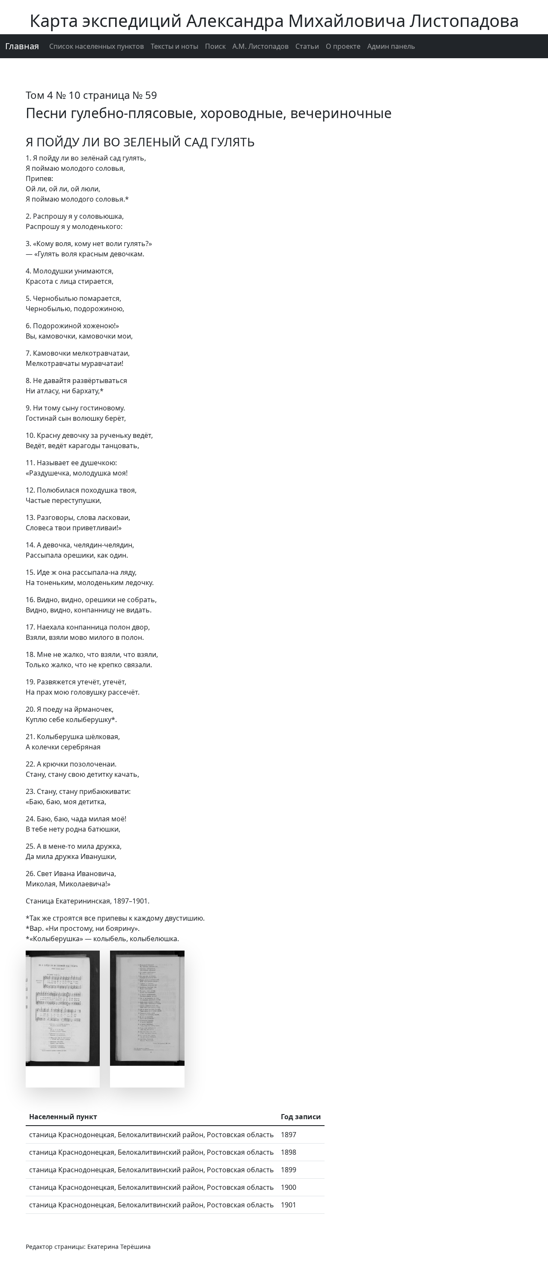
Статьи (307, 46)
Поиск (215, 46)
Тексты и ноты (174, 46)
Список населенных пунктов (96, 46)
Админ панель (391, 46)
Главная (22, 46)
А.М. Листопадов (260, 46)
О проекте (343, 46)
